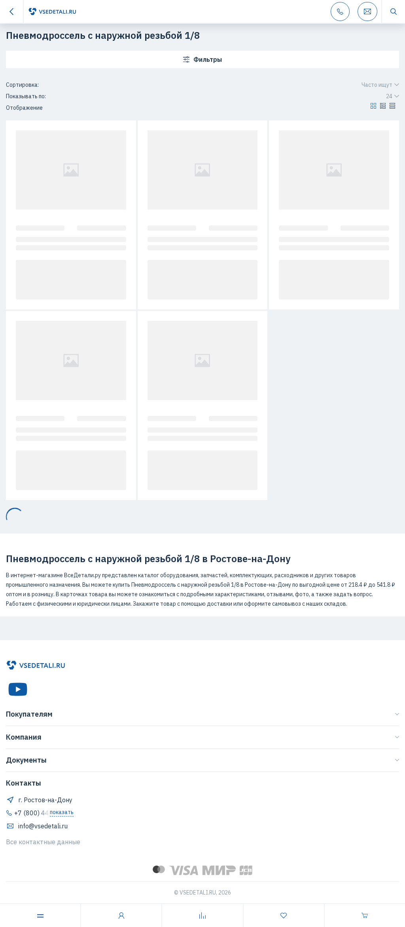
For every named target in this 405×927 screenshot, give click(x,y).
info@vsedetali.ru (43, 826)
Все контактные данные (43, 842)
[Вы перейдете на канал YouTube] (18, 689)
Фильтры (207, 59)
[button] (373, 108)
